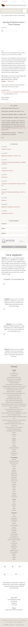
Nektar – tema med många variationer (14, 414)
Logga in (23, 1)
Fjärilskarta (14, 484)
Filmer (14, 444)
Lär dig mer (14, 513)
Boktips (14, 541)
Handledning (14, 471)
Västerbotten (14, 493)
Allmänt (14, 508)
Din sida (14, 436)
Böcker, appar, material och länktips (14, 539)
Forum (14, 499)
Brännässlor (3, 200)
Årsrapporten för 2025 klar (7, 170)
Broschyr (14, 466)
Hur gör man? (14, 464)
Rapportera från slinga (14, 462)
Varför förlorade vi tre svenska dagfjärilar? (14, 379)
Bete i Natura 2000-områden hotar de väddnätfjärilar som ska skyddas (14, 413)
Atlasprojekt (14, 532)
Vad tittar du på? (14, 425)
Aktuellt (14, 370)
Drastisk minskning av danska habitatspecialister (14, 402)
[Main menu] (25, 11)
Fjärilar (14, 559)
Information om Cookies (9, 624)
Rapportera (14, 459)
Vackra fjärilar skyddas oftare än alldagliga (14, 430)
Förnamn (3, 228)
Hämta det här (11, 81)
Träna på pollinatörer (14, 552)
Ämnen (14, 503)
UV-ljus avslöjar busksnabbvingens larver (14, 395)
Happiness (20, 622)
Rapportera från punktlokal (14, 461)
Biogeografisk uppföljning (14, 447)
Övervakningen (14, 457)
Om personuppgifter (19, 624)
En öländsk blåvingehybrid (14, 382)
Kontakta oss (14, 454)
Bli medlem (4, 1)
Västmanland (14, 495)
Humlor (14, 555)
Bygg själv (14, 548)
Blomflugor (14, 553)
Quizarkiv (14, 523)
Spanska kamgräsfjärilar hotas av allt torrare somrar (14, 409)
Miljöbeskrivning (14, 473)
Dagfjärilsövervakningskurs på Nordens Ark (10, 207)
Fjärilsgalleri (14, 510)
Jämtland (14, 489)
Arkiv (2, 137)
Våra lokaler (14, 482)
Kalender (14, 432)
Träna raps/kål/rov (14, 518)
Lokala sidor (14, 486)
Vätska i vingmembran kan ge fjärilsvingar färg (14, 400)
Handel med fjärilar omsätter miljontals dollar (14, 398)
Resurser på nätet (14, 543)
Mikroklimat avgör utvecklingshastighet (14, 411)
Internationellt (14, 530)
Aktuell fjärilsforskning (14, 373)
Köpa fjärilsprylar (14, 546)
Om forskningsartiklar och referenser (14, 377)
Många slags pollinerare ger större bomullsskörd (14, 427)
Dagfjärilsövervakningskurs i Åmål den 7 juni (11, 155)
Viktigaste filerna (14, 475)
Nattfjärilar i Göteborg (6, 149)
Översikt (14, 501)
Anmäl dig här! (14, 434)
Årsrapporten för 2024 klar (7, 213)
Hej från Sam (4, 177)
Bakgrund (14, 440)
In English (14, 1)
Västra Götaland (14, 496)
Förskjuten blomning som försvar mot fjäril (14, 389)
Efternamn (3, 233)
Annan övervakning (14, 525)
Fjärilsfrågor (14, 504)
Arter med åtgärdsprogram (14, 537)
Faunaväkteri (14, 528)
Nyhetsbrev (14, 449)
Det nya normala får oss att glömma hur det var (14, 384)
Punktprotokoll (14, 479)
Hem (2, 15)
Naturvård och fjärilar (14, 534)
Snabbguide (14, 470)
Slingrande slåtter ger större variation (14, 380)
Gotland (14, 487)
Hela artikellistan (14, 375)
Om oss (14, 439)
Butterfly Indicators (14, 453)
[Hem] (14, 5)
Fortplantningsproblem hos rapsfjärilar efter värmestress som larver (14, 386)
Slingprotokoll (14, 477)
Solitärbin (14, 557)
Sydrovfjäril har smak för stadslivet (14, 396)
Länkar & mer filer (14, 480)
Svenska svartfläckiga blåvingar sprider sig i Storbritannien (14, 388)
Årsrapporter (14, 446)
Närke (14, 491)
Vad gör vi (14, 442)
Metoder (14, 468)
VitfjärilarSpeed (14, 520)
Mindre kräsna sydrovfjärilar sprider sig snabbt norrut (14, 423)
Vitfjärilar (14, 516)
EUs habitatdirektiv (14, 536)
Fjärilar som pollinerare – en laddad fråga (14, 391)
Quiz (14, 514)
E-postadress (4, 223)
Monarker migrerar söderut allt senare (14, 421)
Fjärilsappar (14, 544)
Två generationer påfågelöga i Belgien (14, 429)
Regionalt (14, 527)
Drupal (24, 620)
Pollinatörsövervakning (14, 550)
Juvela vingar (14, 521)
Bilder (14, 506)
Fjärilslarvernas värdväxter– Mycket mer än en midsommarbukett (14, 420)
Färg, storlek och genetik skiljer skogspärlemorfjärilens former (14, 393)
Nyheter (14, 372)
